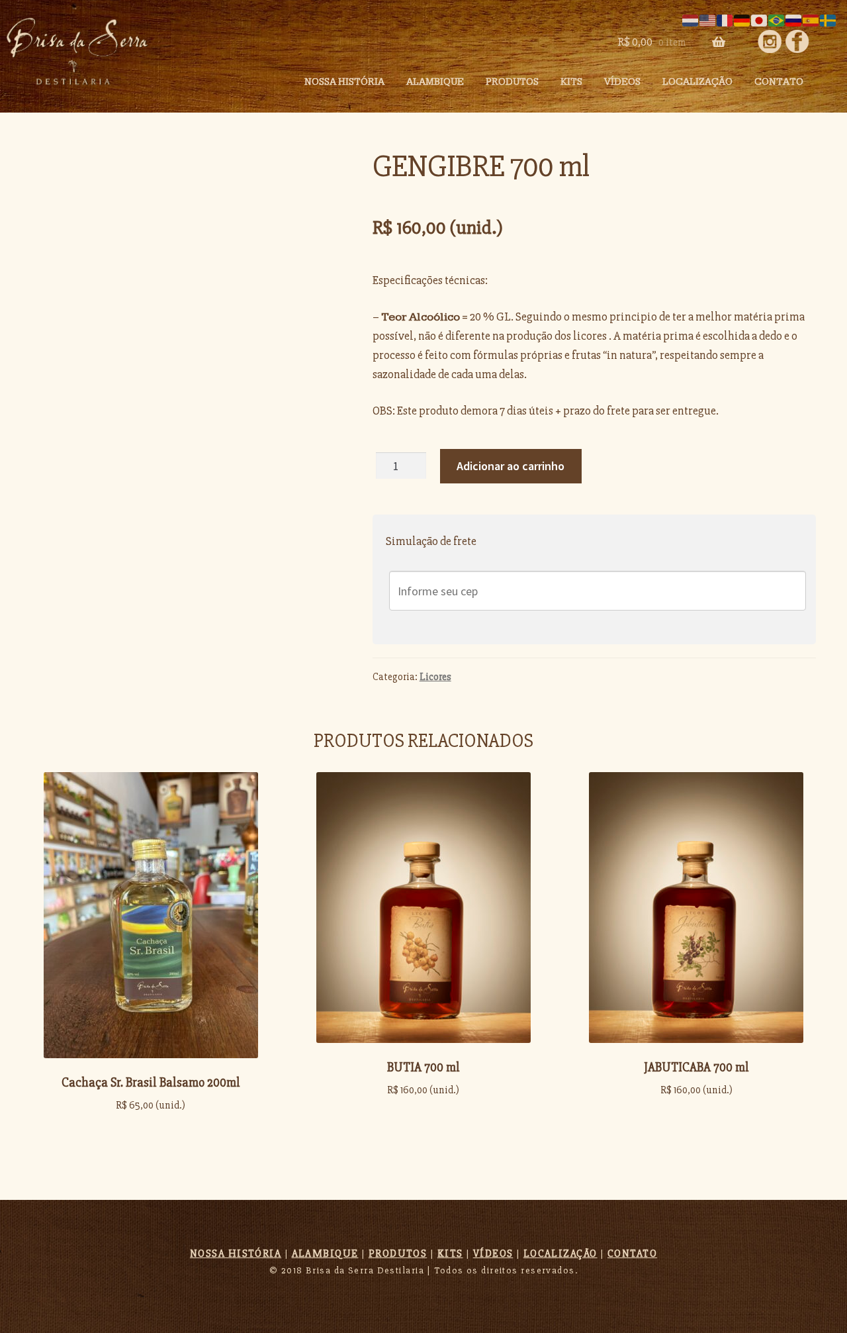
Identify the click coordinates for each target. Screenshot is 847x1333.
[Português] (776, 19)
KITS (450, 1253)
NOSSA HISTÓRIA (344, 81)
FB (769, 42)
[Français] (725, 19)
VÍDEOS (493, 1253)
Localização (697, 81)
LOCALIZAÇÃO (560, 1253)
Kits (571, 81)
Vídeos (622, 81)
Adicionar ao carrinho (510, 465)
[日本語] (759, 19)
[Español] (811, 19)
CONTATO (778, 81)
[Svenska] (828, 19)
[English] (708, 19)
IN (797, 42)
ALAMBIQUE (325, 1253)
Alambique (435, 81)
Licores (435, 676)
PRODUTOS (512, 81)
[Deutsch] (742, 19)
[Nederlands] (690, 19)
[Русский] (794, 19)
